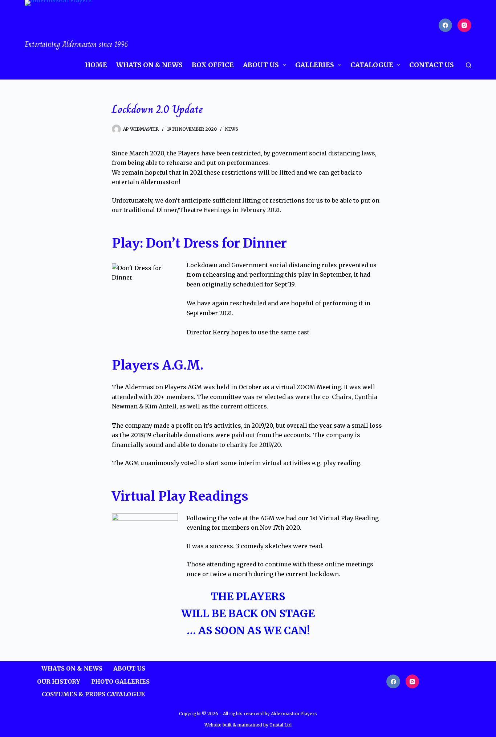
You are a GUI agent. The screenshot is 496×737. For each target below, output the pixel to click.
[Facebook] (445, 25)
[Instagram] (464, 25)
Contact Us (431, 65)
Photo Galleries (120, 681)
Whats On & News (149, 65)
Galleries (314, 65)
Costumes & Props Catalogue (93, 694)
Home (96, 65)
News (231, 129)
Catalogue (371, 65)
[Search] (468, 65)
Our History (58, 681)
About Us (261, 65)
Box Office (213, 65)
